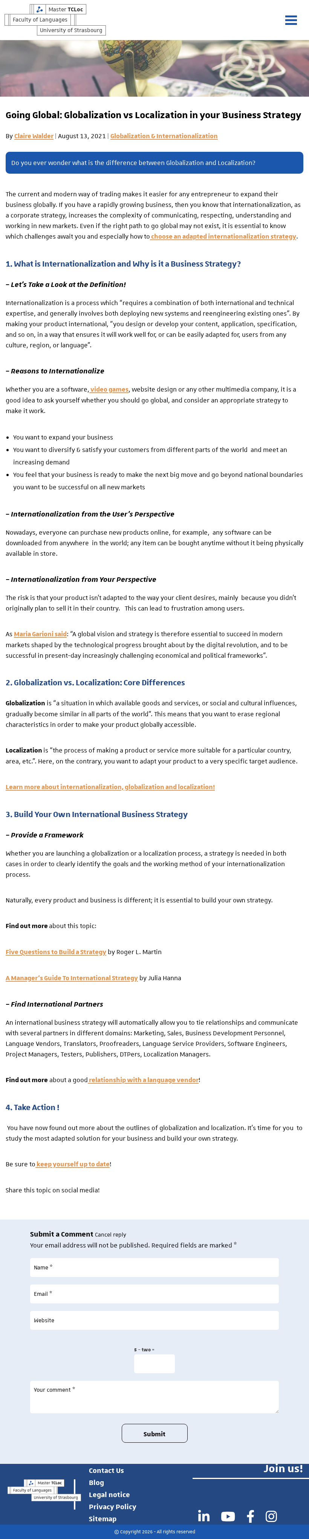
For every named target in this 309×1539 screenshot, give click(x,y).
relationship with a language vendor (143, 1080)
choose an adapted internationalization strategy (223, 237)
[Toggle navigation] (295, 20)
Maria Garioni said (40, 634)
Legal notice (109, 1494)
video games (108, 390)
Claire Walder (34, 136)
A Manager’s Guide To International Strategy (72, 978)
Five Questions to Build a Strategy (56, 952)
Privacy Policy (112, 1506)
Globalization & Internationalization (164, 136)
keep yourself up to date (72, 1164)
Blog (96, 1482)
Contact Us (106, 1470)
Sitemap (102, 1518)
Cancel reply (110, 1234)
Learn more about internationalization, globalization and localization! (110, 787)
